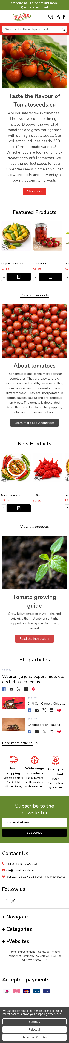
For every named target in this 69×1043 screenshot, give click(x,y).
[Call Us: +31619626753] (50, 17)
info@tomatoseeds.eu (20, 870)
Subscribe (34, 833)
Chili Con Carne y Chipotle (46, 703)
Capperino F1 (40, 263)
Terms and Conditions (22, 952)
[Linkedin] (26, 689)
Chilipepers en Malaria (44, 725)
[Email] (11, 689)
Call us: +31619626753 (21, 864)
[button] (34, 191)
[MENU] (4, 17)
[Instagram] (13, 900)
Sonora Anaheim (10, 495)
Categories (19, 929)
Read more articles (17, 743)
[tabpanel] (16, 252)
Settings (34, 1022)
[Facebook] (4, 689)
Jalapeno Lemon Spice (13, 263)
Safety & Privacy (48, 952)
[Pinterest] (33, 689)
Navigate (17, 916)
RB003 (37, 495)
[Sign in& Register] (58, 17)
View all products (34, 295)
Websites (17, 941)
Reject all (35, 1029)
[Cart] (65, 17)
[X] (19, 689)
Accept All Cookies (34, 1037)
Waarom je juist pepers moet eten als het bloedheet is (34, 679)
